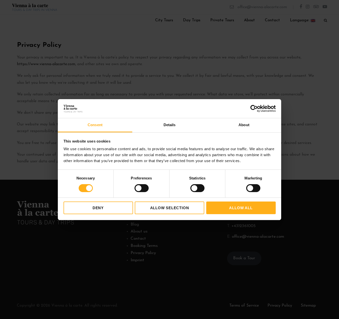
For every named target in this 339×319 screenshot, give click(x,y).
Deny (98, 208)
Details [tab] (170, 125)
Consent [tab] (95, 125)
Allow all (240, 208)
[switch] (142, 188)
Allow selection (169, 208)
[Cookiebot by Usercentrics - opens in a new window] (254, 108)
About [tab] (243, 125)
